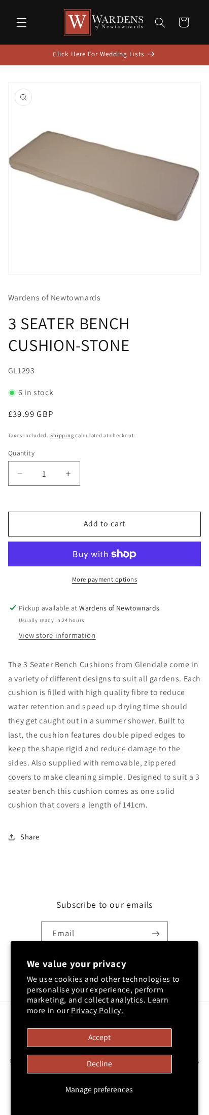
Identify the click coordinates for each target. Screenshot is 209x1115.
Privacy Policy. (97, 1010)
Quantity (21, 452)
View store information (57, 635)
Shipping (62, 435)
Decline (99, 1063)
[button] (21, 22)
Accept (99, 1037)
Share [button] (30, 836)
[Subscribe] (155, 933)
